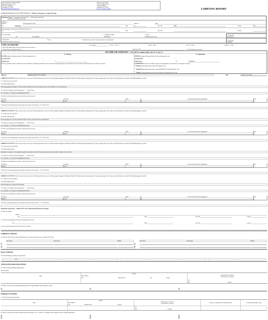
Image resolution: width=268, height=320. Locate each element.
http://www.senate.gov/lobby (104, 9)
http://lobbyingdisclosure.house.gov (10, 9)
